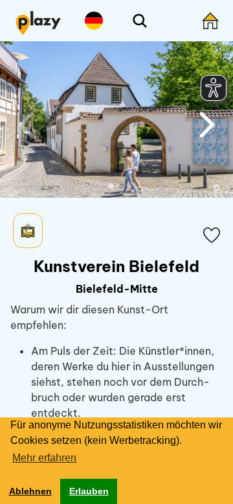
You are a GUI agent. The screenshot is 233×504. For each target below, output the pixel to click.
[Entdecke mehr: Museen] (28, 230)
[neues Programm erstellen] (210, 21)
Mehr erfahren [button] (44, 457)
